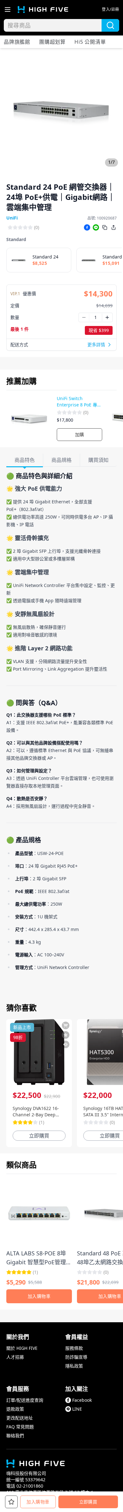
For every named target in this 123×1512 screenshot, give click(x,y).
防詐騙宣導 (76, 1357)
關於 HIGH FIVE (22, 1348)
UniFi (12, 218)
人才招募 (15, 1357)
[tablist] (61, 460)
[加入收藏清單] (65, 1035)
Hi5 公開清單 (90, 41)
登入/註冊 (110, 9)
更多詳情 (96, 344)
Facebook (82, 1400)
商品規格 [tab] (61, 459)
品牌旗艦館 (17, 41)
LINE (77, 1409)
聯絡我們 (15, 1435)
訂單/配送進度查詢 (24, 1400)
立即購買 (88, 1502)
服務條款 (74, 1348)
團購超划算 (52, 41)
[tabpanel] (61, 734)
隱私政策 (74, 1366)
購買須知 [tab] (98, 459)
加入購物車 (37, 1502)
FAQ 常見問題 (20, 1427)
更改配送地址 (19, 1418)
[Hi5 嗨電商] (43, 9)
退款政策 (15, 1409)
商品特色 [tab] (25, 459)
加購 (79, 434)
